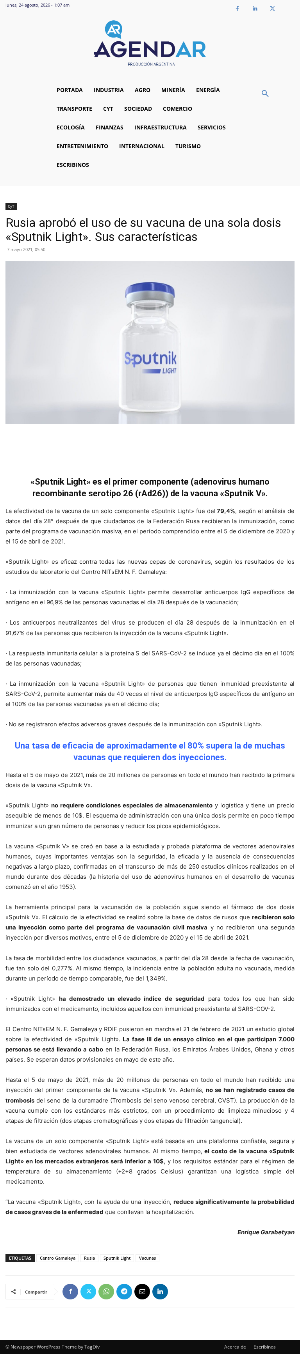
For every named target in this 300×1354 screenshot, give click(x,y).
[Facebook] (237, 9)
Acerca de (235, 1346)
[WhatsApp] (106, 1291)
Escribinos (265, 1346)
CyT (11, 206)
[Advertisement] (150, 445)
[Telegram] (124, 1291)
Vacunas (147, 1258)
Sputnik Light (117, 1258)
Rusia (89, 1258)
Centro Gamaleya (57, 1258)
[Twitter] (272, 9)
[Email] (142, 1291)
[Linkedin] (255, 9)
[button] (265, 94)
